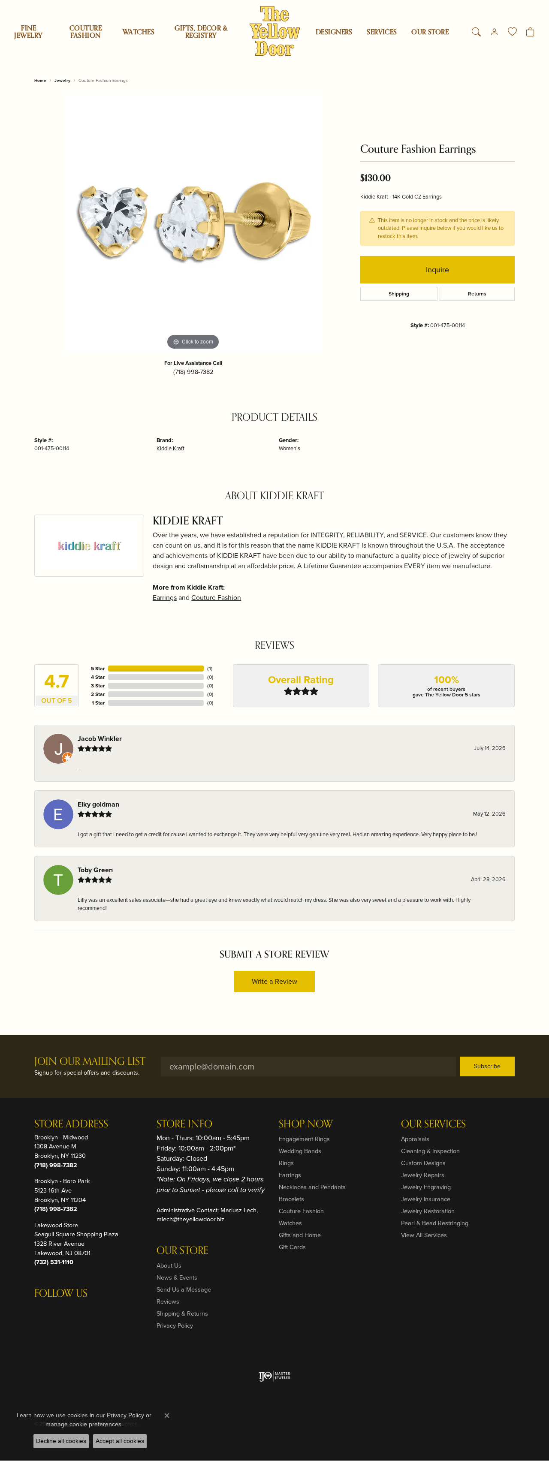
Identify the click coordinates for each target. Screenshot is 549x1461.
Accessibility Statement (482, 1424)
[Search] (476, 32)
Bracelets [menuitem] (291, 1199)
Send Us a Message (184, 1289)
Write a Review (274, 981)
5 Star (98, 668)
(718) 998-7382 (193, 372)
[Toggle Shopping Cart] (530, 32)
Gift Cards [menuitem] (292, 1247)
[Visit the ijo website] (275, 1376)
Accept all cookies (120, 1440)
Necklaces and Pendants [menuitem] (312, 1187)
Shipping (399, 294)
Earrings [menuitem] (290, 1175)
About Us (169, 1265)
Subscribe (487, 1066)
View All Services (424, 1235)
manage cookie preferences (83, 1424)
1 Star (98, 703)
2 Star (98, 694)
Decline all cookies (61, 1440)
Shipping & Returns (182, 1313)
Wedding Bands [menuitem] (300, 1151)
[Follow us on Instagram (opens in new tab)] (42, 1310)
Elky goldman (98, 804)
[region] (193, 223)
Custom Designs (423, 1163)
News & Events (177, 1277)
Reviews (168, 1301)
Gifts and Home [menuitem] (300, 1235)
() (210, 668)
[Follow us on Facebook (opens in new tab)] (63, 1310)
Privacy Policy (175, 1325)
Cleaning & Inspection (430, 1151)
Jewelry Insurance (425, 1199)
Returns (477, 294)
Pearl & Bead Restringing (434, 1223)
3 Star (98, 686)
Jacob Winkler (100, 739)
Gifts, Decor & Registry (201, 32)
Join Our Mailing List (89, 1062)
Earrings (165, 597)
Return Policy (337, 1424)
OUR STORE (430, 32)
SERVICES (382, 32)
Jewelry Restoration (428, 1211)
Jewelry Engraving (426, 1187)
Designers (334, 32)
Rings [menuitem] (286, 1163)
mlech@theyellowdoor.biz (190, 1219)
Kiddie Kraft (170, 448)
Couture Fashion (85, 32)
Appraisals (415, 1139)
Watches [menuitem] (290, 1223)
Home (40, 80)
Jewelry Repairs (422, 1175)
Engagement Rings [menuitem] (304, 1139)
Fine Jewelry (28, 32)
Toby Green (95, 870)
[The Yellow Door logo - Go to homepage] (274, 31)
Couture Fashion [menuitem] (301, 1211)
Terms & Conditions (424, 1424)
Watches (138, 32)
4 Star (98, 677)
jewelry (62, 80)
